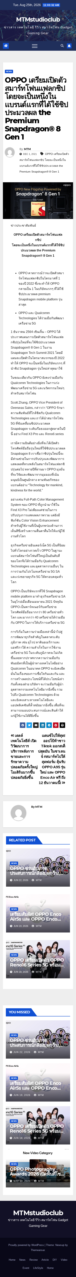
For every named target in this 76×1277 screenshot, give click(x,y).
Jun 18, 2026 (21, 1138)
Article (45, 1259)
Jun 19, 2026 (21, 1095)
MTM (27, 149)
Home (12, 1259)
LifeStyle (38, 1268)
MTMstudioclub (38, 19)
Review (33, 1259)
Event (26, 1268)
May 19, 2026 (22, 1181)
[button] (62, 45)
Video (64, 1259)
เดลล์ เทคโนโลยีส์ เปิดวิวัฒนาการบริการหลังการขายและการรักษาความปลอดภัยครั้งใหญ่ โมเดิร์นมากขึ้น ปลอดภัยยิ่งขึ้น (24, 757)
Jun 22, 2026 (21, 1052)
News (9, 71)
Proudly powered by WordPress (26, 1245)
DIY (55, 1259)
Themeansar (38, 1250)
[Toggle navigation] (34, 46)
